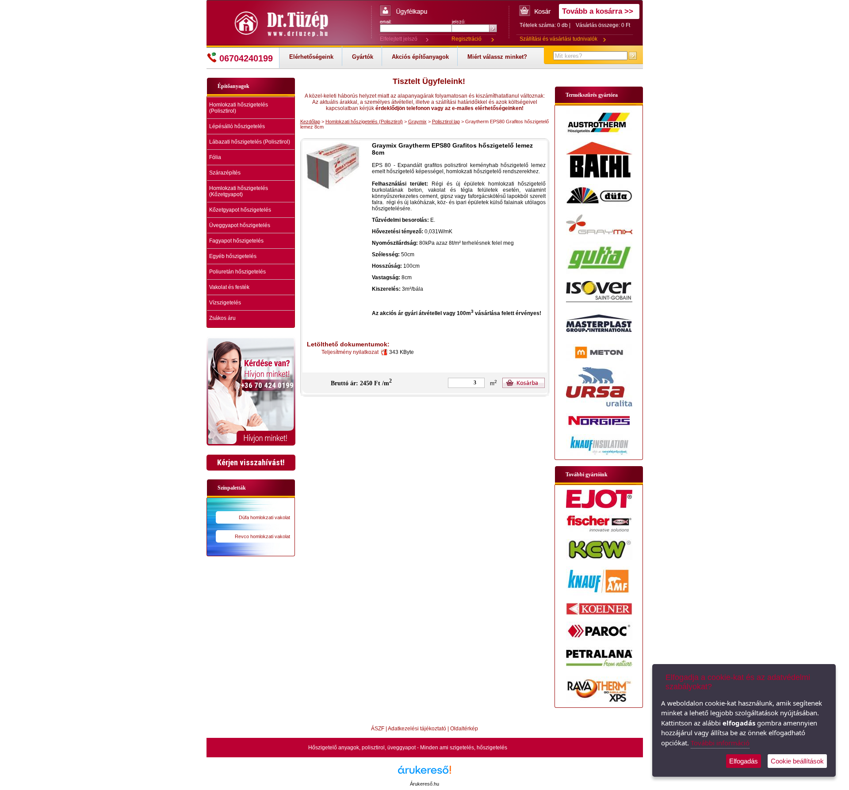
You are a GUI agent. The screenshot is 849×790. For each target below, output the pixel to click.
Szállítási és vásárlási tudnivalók (558, 39)
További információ (720, 742)
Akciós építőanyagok (420, 56)
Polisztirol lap (446, 121)
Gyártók (362, 56)
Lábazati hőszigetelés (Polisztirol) (249, 142)
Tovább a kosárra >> (597, 11)
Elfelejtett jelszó (398, 39)
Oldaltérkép (464, 728)
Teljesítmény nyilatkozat (351, 352)
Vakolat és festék (229, 287)
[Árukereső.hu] (424, 773)
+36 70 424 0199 (267, 385)
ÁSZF (377, 728)
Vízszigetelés (225, 303)
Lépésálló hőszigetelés (237, 126)
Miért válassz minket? (497, 56)
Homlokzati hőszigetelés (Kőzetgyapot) (238, 191)
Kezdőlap (310, 121)
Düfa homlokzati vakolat (264, 517)
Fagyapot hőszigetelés (236, 241)
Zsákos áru (222, 318)
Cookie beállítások (797, 761)
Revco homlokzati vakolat (262, 536)
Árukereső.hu (424, 783)
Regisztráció (466, 39)
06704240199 (246, 58)
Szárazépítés (225, 173)
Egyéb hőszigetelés (232, 256)
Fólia (215, 157)
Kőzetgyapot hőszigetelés (240, 210)
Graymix (417, 121)
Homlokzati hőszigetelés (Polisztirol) (238, 108)
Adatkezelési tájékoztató (417, 728)
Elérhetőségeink (311, 56)
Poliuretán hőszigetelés (237, 272)
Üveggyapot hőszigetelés (239, 225)
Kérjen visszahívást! (251, 462)
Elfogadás (743, 761)
